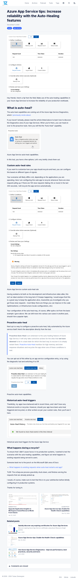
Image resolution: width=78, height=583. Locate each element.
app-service (17, 28)
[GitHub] (69, 3)
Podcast (43, 3)
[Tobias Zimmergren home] (5, 3)
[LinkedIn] (63, 3)
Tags (57, 3)
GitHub (66, 577)
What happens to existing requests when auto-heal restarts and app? (35, 467)
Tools (51, 3)
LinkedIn (73, 577)
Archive (34, 3)
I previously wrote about (21, 115)
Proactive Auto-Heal (27, 345)
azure (9, 28)
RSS (60, 577)
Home (27, 3)
